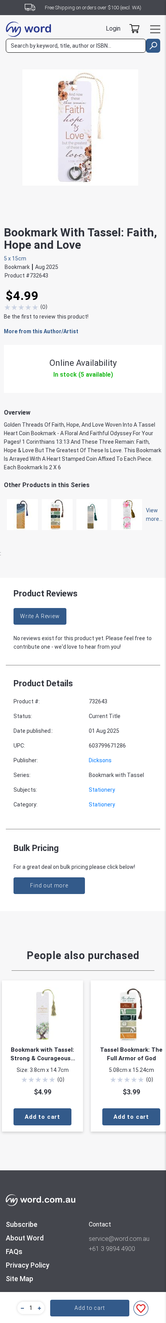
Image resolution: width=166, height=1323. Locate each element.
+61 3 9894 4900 (112, 1248)
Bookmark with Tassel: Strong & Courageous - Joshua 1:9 (42, 1054)
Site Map (19, 1279)
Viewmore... (150, 514)
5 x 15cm (15, 258)
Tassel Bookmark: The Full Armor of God (131, 1054)
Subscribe (21, 1224)
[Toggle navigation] (155, 29)
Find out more (49, 885)
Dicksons (100, 760)
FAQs (14, 1251)
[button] (21, 1308)
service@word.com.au (119, 1238)
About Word (25, 1238)
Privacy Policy (27, 1265)
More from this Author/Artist (41, 331)
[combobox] (76, 46)
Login (113, 28)
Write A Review (40, 616)
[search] (153, 46)
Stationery (102, 790)
